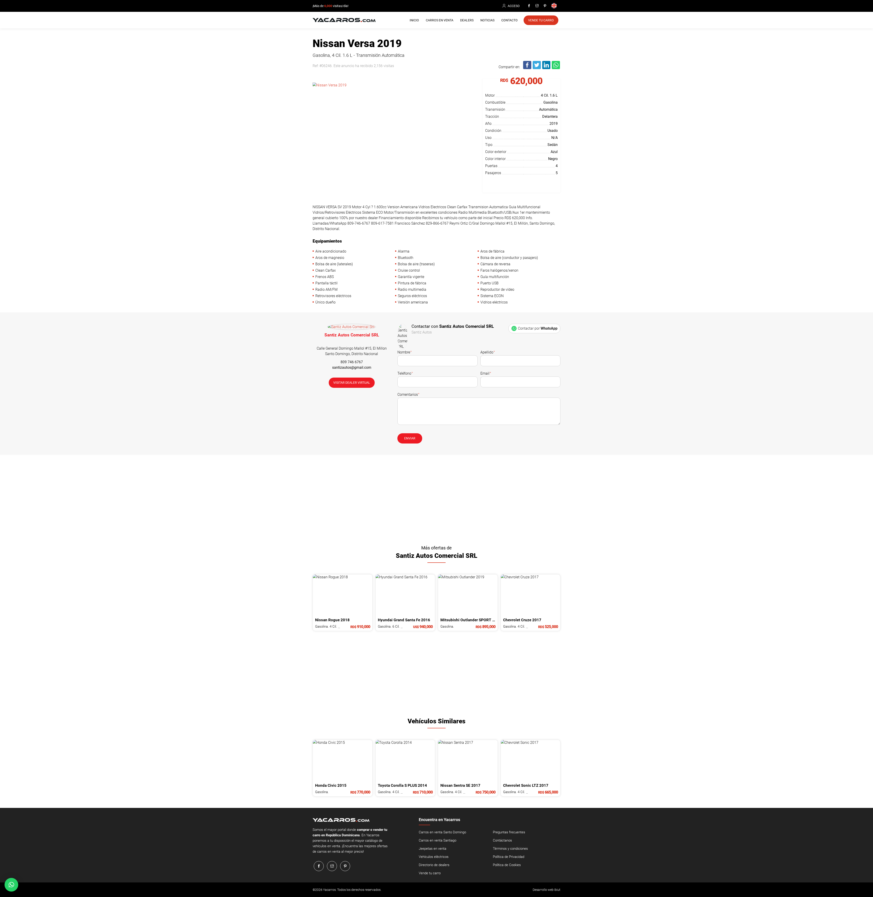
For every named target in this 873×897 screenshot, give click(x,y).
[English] (554, 6)
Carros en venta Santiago (437, 840)
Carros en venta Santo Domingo (442, 832)
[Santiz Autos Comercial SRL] (351, 328)
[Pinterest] (545, 6)
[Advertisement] (436, 498)
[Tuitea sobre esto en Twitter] (537, 68)
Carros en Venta (439, 20)
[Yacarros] (344, 20)
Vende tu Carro (541, 20)
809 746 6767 (352, 362)
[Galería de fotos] (394, 126)
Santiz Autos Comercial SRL (351, 335)
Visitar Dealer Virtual (351, 382)
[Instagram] (537, 6)
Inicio (414, 20)
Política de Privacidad (508, 857)
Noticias (487, 20)
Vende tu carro (430, 873)
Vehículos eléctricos (434, 857)
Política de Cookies (507, 865)
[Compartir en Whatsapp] (556, 68)
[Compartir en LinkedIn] (546, 68)
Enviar (409, 438)
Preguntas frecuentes (509, 832)
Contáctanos (502, 840)
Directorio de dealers (434, 865)
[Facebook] (529, 6)
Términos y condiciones (510, 849)
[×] (11, 885)
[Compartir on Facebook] (527, 68)
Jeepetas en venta (432, 849)
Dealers (467, 20)
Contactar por (537, 328)
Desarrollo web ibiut (546, 890)
